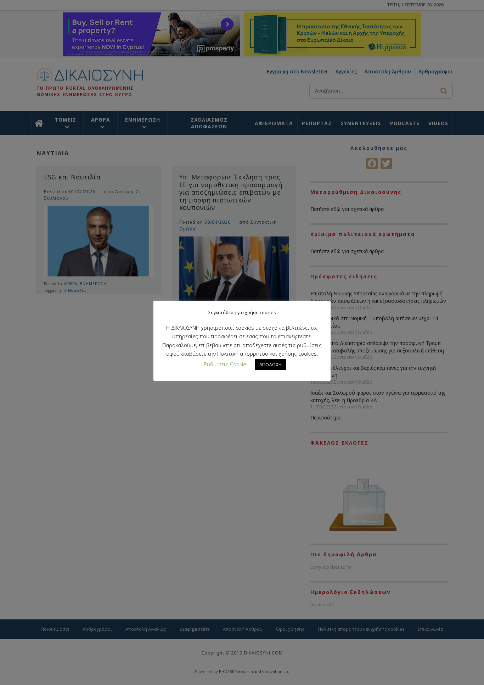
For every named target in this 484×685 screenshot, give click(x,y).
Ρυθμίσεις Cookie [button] (225, 364)
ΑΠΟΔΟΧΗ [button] (270, 364)
